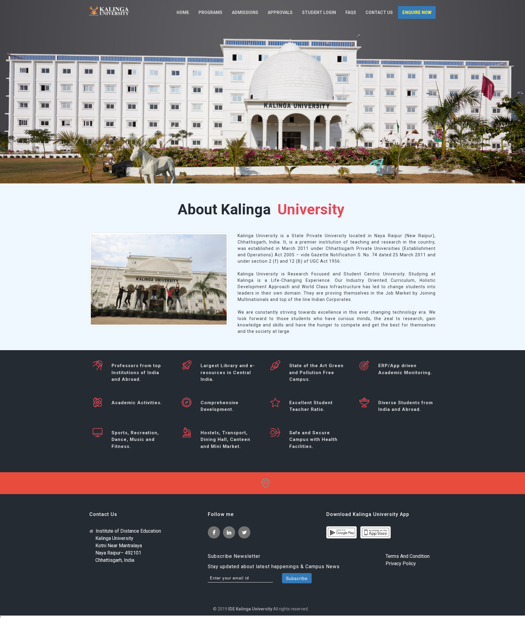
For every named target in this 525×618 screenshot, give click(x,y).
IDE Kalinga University (250, 608)
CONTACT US (379, 12)
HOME (183, 12)
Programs (210, 12)
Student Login (319, 12)
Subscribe (297, 578)
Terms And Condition (408, 556)
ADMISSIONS (245, 12)
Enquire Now (416, 12)
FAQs (350, 12)
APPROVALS (280, 12)
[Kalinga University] (109, 11)
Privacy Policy (401, 563)
